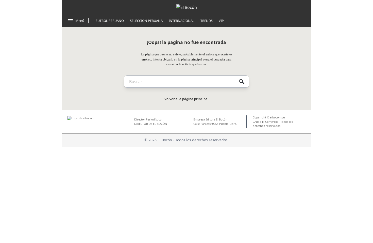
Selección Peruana (146, 20)
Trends (206, 20)
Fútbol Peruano (110, 20)
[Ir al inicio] (186, 7)
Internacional (181, 20)
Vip (221, 20)
